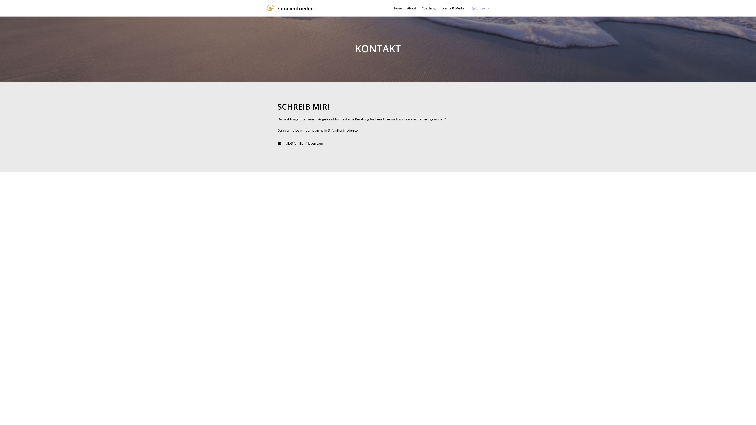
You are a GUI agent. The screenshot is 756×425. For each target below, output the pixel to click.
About (411, 8)
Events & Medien (453, 8)
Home (397, 8)
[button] (488, 8)
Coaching (429, 8)
